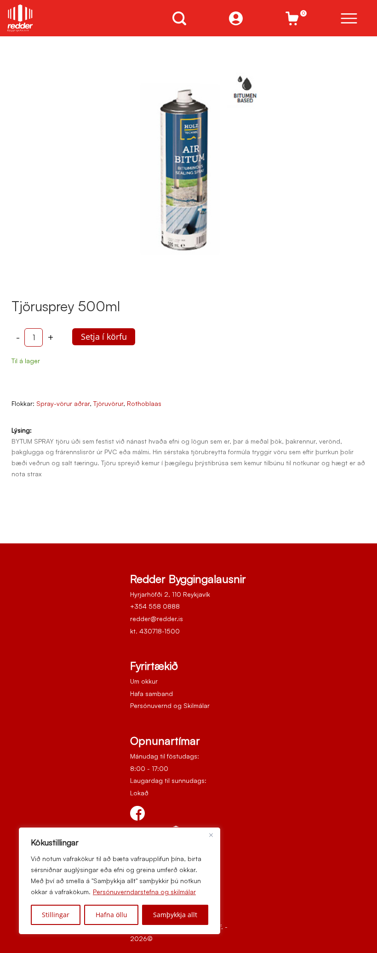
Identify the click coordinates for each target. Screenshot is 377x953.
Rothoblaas (144, 403)
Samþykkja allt (175, 914)
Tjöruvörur (108, 403)
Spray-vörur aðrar (63, 403)
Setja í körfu (104, 336)
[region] (119, 881)
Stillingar (55, 914)
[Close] (211, 834)
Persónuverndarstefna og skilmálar (144, 892)
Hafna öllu (111, 914)
